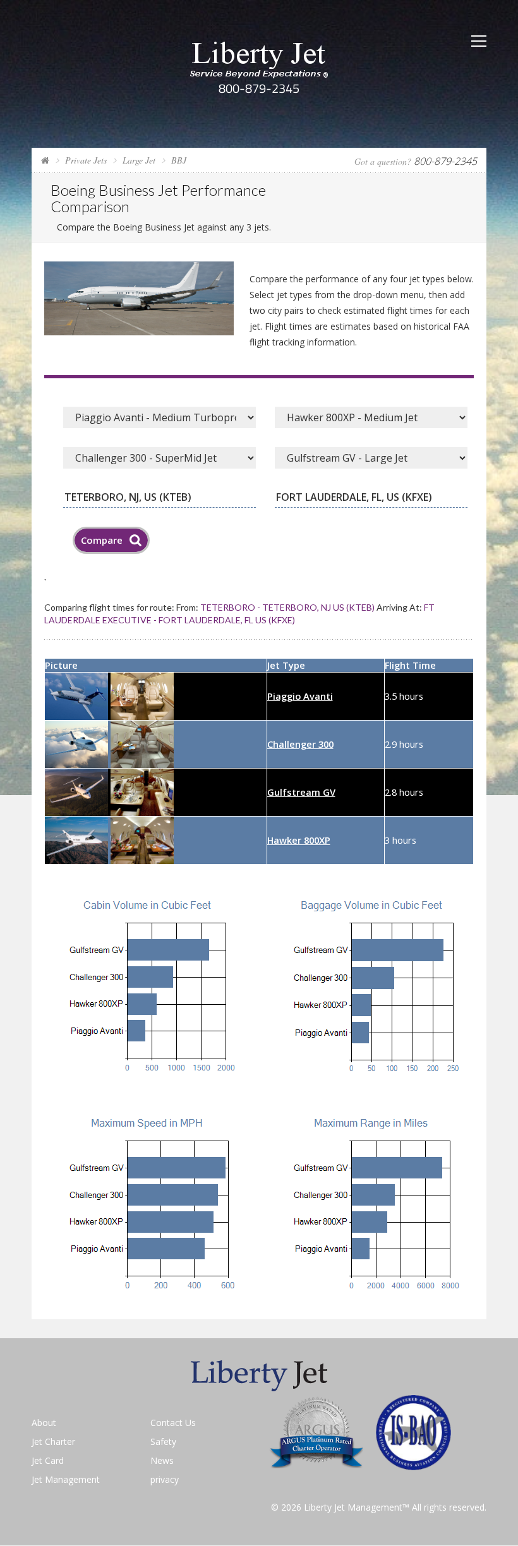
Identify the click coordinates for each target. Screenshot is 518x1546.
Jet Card (48, 1460)
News (162, 1460)
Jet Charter (53, 1441)
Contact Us (173, 1423)
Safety (163, 1441)
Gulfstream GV (301, 792)
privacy (164, 1479)
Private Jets (86, 160)
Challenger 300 (300, 744)
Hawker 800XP (298, 840)
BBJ (178, 160)
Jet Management (66, 1479)
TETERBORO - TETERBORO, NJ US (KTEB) (287, 607)
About (44, 1423)
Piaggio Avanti (300, 696)
